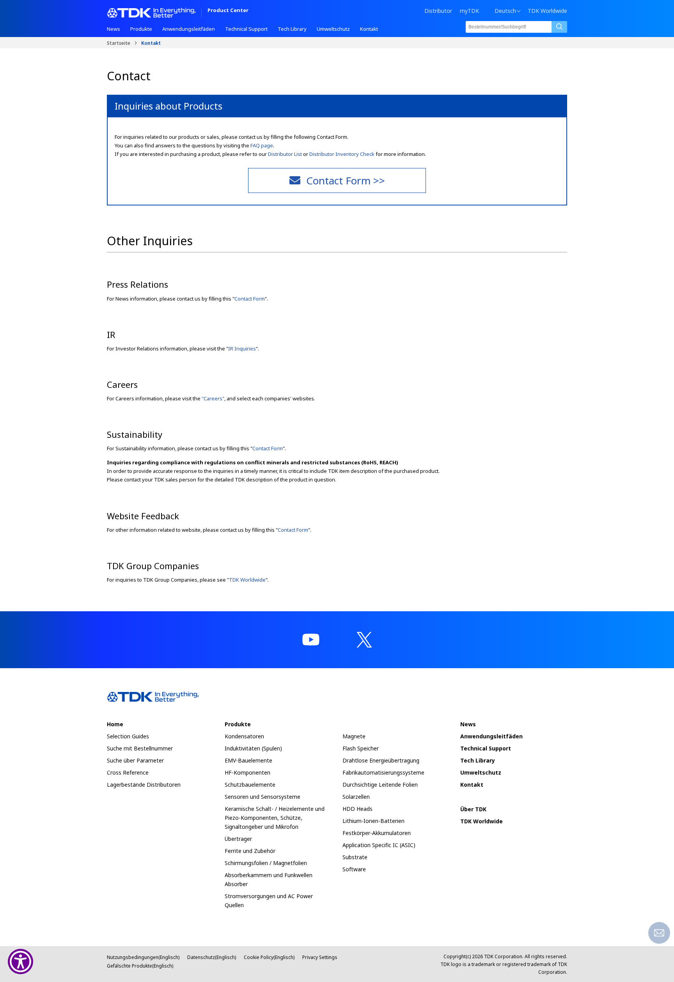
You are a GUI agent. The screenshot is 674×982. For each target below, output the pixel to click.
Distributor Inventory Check (341, 153)
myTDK (469, 10)
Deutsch (505, 11)
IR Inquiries (242, 348)
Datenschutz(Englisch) (211, 957)
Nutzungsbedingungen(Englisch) (143, 957)
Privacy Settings (319, 957)
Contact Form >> (345, 180)
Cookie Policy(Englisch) (269, 957)
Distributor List (285, 153)
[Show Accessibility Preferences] (20, 961)
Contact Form (249, 298)
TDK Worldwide (547, 11)
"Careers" (213, 398)
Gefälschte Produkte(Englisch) (140, 966)
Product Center (228, 11)
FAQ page (261, 145)
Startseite (118, 42)
